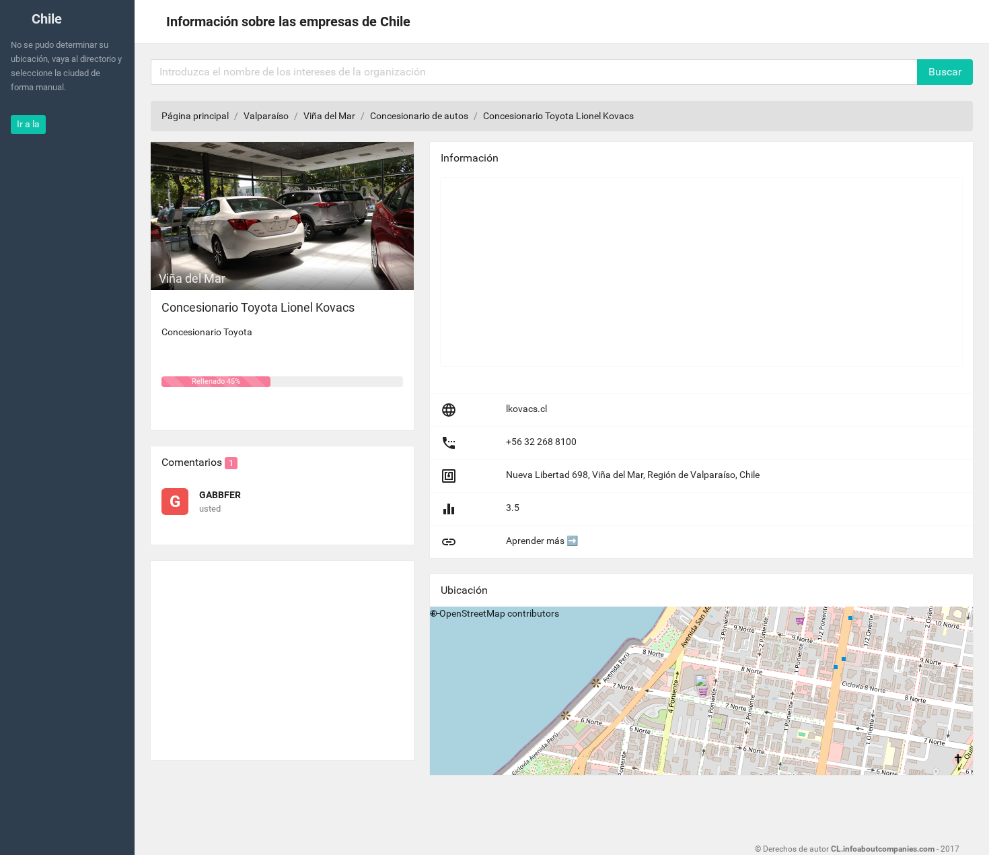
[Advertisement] (282, 655)
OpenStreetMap (472, 613)
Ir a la (28, 123)
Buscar (944, 71)
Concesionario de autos (419, 115)
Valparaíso (266, 115)
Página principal (195, 115)
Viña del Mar (329, 115)
